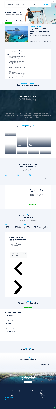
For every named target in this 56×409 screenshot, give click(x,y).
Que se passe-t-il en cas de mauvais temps (12, 328)
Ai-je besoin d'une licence (10, 315)
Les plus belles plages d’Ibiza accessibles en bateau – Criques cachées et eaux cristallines (45, 364)
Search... (53, 1)
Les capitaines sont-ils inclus (10, 320)
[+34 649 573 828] (5, 399)
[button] (18, 268)
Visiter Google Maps (10, 397)
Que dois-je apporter (9, 323)
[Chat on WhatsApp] (54, 407)
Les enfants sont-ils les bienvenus (11, 331)
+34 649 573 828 (9, 399)
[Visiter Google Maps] (6, 397)
